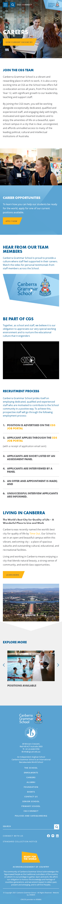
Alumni (31, 782)
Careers (31, 777)
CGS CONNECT (24, 5)
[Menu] (5, 4)
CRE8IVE (32, 895)
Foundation (31, 787)
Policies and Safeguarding (31, 815)
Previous (4, 665)
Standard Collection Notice (20, 841)
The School (31, 767)
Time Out (35, 533)
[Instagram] (53, 836)
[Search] (12, 4)
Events (31, 791)
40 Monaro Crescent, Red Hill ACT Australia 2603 (31, 745)
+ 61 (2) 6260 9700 (31, 749)
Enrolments (31, 772)
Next (58, 665)
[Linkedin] (57, 835)
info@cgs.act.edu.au (31, 751)
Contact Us (31, 796)
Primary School (31, 806)
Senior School (31, 801)
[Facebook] (48, 835)
